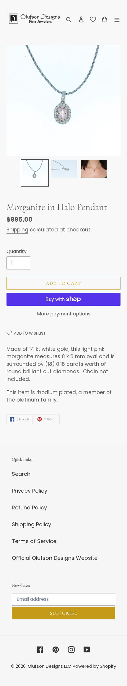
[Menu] (117, 19)
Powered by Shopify (94, 666)
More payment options (63, 313)
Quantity (16, 251)
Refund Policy (29, 507)
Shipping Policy (31, 524)
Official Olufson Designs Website (54, 558)
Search (21, 474)
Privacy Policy (29, 490)
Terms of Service (34, 541)
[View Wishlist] (93, 19)
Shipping (17, 229)
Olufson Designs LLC (49, 666)
